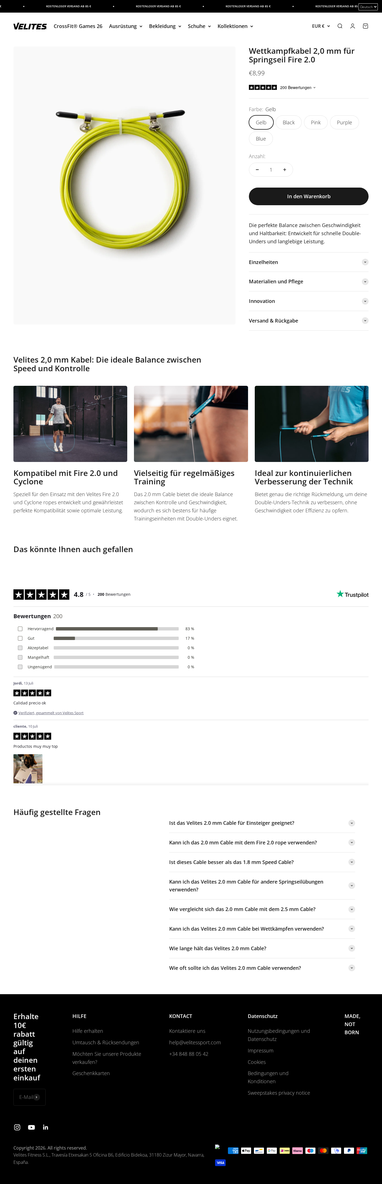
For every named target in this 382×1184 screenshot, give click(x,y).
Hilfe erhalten (87, 1030)
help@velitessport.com (195, 1042)
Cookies (257, 1062)
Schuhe (196, 26)
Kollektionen (232, 26)
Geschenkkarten (91, 1073)
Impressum (260, 1050)
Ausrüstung (123, 26)
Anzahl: (257, 156)
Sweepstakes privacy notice (279, 1092)
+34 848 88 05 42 (188, 1053)
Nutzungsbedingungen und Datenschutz (279, 1034)
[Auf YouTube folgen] (31, 1127)
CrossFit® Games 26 (78, 26)
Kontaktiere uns (187, 1030)
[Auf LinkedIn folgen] (45, 1127)
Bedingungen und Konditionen (268, 1077)
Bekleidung (162, 26)
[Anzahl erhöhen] (285, 169)
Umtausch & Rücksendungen (105, 1042)
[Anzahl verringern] (257, 169)
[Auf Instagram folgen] (17, 1127)
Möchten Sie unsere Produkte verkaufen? (106, 1057)
